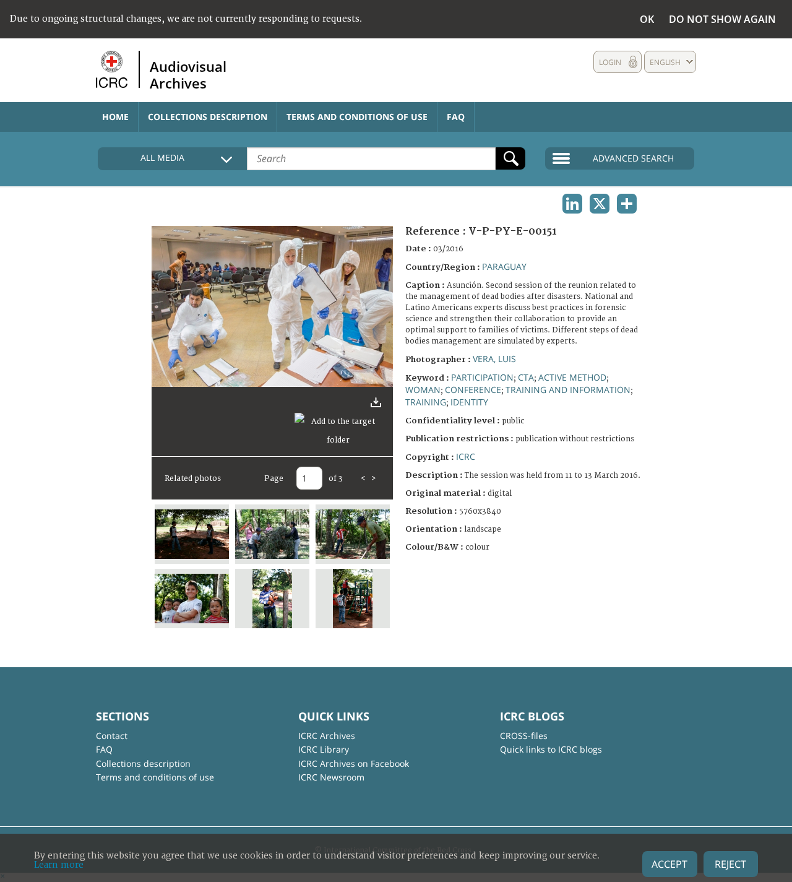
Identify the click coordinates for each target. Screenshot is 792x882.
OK (647, 19)
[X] (599, 204)
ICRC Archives (326, 735)
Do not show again (722, 19)
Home (115, 117)
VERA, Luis (494, 359)
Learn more (59, 865)
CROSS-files (524, 735)
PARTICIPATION (482, 377)
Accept (669, 864)
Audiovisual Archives (188, 74)
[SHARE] (627, 204)
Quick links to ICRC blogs (551, 749)
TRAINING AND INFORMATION (568, 390)
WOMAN (423, 390)
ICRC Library (323, 749)
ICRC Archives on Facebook (353, 763)
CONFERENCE (473, 390)
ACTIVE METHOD (572, 377)
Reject (730, 864)
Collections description (207, 117)
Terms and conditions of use (357, 117)
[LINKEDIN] (572, 204)
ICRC (465, 456)
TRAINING (425, 402)
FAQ (456, 117)
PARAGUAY (504, 266)
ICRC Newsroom (331, 777)
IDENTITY (469, 402)
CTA (526, 377)
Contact (111, 735)
